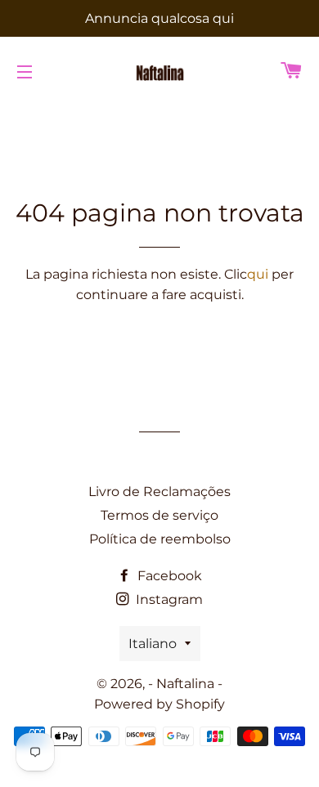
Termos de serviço (159, 515)
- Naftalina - (185, 683)
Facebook (168, 576)
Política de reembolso (160, 539)
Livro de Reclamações (159, 491)
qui (257, 274)
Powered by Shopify (159, 704)
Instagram (168, 599)
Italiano (152, 643)
